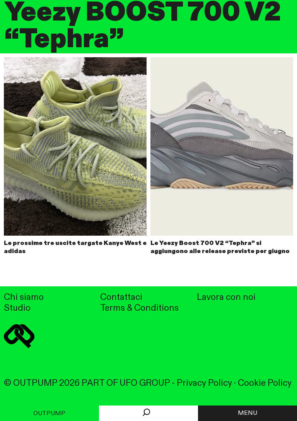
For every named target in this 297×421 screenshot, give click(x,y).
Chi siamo (24, 297)
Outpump (49, 414)
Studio (17, 308)
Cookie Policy (265, 383)
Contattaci (121, 297)
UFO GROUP (144, 383)
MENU (247, 413)
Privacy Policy (204, 383)
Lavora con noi (226, 297)
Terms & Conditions (139, 308)
